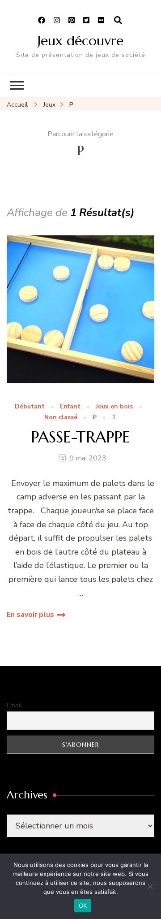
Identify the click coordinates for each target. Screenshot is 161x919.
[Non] (149, 886)
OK (83, 905)
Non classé (60, 417)
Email (14, 705)
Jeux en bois (114, 406)
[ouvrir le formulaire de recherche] (118, 20)
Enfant (70, 406)
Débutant (30, 406)
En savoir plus (30, 615)
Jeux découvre (80, 40)
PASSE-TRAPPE (80, 436)
